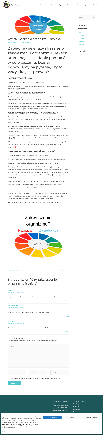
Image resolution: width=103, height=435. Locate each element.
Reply (67, 301)
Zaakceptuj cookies (52, 417)
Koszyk (84, 5)
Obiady (81, 38)
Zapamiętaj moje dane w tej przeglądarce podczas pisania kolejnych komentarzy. (36, 378)
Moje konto (76, 409)
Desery (81, 44)
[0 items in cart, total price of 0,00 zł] (15, 401)
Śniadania (82, 35)
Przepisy (80, 32)
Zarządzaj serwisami (95, 432)
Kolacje (81, 41)
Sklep (59, 5)
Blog (52, 5)
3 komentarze (12, 42)
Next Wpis (64, 270)
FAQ (78, 5)
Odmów (72, 417)
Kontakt (92, 5)
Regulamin (76, 406)
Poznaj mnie (44, 5)
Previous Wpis (13, 270)
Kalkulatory (69, 5)
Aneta (10, 290)
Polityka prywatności (23, 432)
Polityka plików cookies (9, 432)
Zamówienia (77, 412)
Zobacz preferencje (91, 417)
